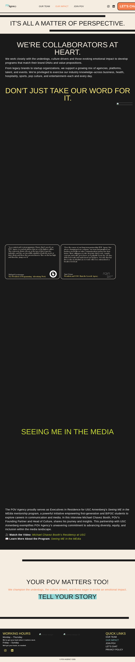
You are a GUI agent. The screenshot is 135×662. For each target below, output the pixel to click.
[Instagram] (108, 6)
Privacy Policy (114, 650)
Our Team (44, 6)
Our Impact (61, 6)
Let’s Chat (111, 646)
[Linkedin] (113, 6)
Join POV (79, 6)
